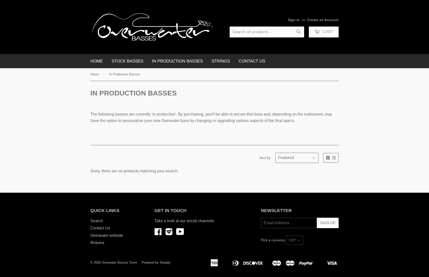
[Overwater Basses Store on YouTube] (180, 233)
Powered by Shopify (156, 262)
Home (96, 61)
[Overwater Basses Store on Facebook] (158, 233)
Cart (327, 31)
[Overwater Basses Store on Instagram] (169, 233)
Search (96, 221)
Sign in (294, 20)
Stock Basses (127, 61)
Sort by (265, 158)
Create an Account (323, 20)
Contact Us (252, 61)
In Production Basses (177, 61)
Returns (97, 243)
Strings (221, 61)
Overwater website (106, 235)
